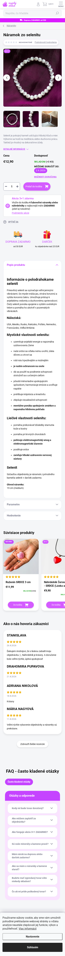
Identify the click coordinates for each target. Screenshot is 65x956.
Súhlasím (32, 947)
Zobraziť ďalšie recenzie (32, 744)
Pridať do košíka (34, 186)
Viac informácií (27, 928)
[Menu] (61, 4)
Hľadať (57, 13)
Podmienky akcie (20, 213)
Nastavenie (32, 936)
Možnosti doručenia (45, 177)
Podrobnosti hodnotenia (46, 42)
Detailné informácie (14, 149)
